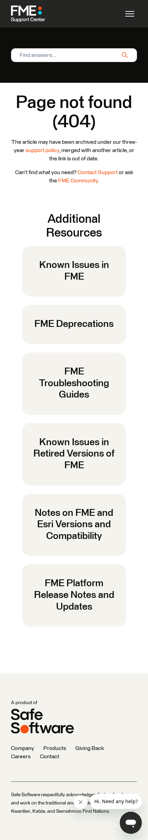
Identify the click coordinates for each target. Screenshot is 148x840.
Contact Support (97, 172)
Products (54, 748)
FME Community (78, 180)
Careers (21, 756)
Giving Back (89, 748)
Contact (49, 756)
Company (22, 748)
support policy (42, 150)
